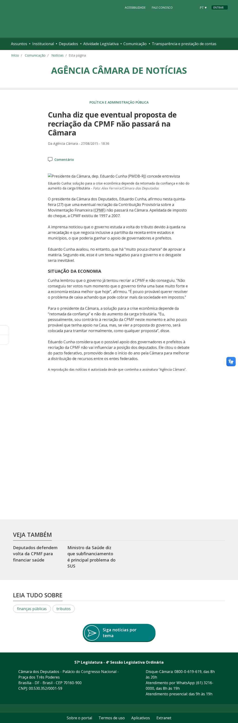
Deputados (68, 43)
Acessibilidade (135, 8)
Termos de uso (112, 717)
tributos (63, 608)
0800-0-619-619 (188, 671)
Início (15, 55)
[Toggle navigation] (223, 43)
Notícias (57, 55)
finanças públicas (32, 608)
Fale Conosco (162, 8)
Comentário (64, 159)
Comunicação (135, 43)
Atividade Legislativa (101, 43)
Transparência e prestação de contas (184, 43)
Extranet (163, 717)
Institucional (43, 43)
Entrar (218, 8)
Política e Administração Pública (119, 102)
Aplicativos (140, 717)
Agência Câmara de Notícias (119, 70)
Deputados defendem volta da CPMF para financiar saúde (35, 554)
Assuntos (19, 43)
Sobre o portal (79, 717)
